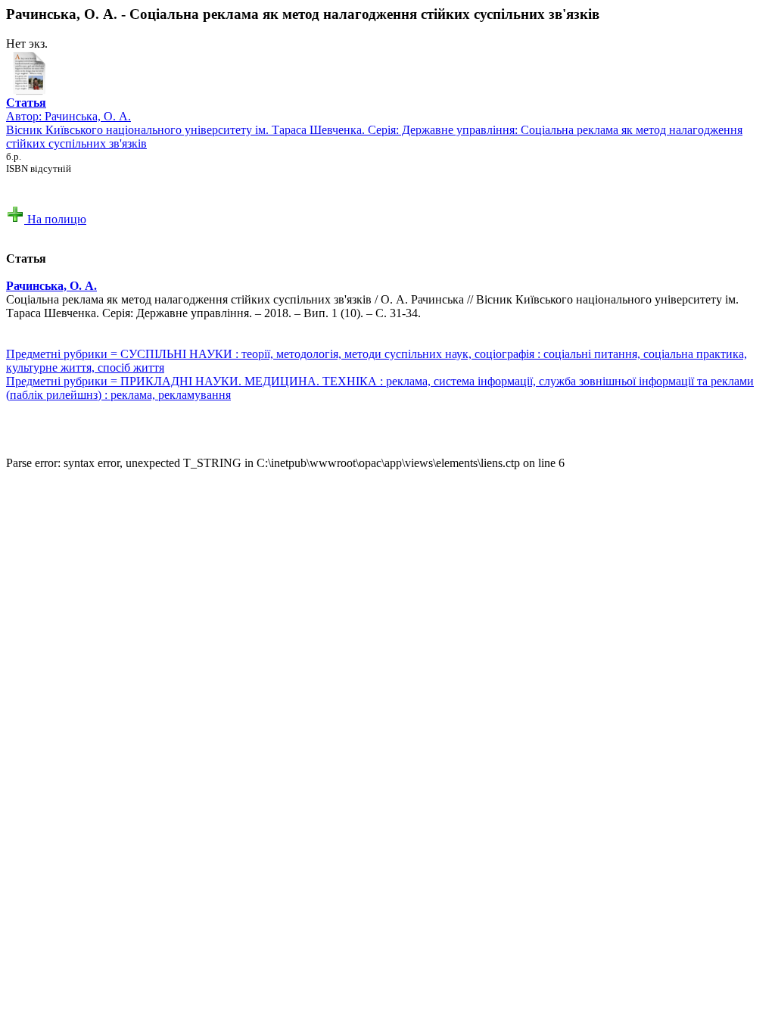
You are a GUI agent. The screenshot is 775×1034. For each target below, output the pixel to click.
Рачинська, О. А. (88, 116)
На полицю (55, 219)
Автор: (26, 109)
